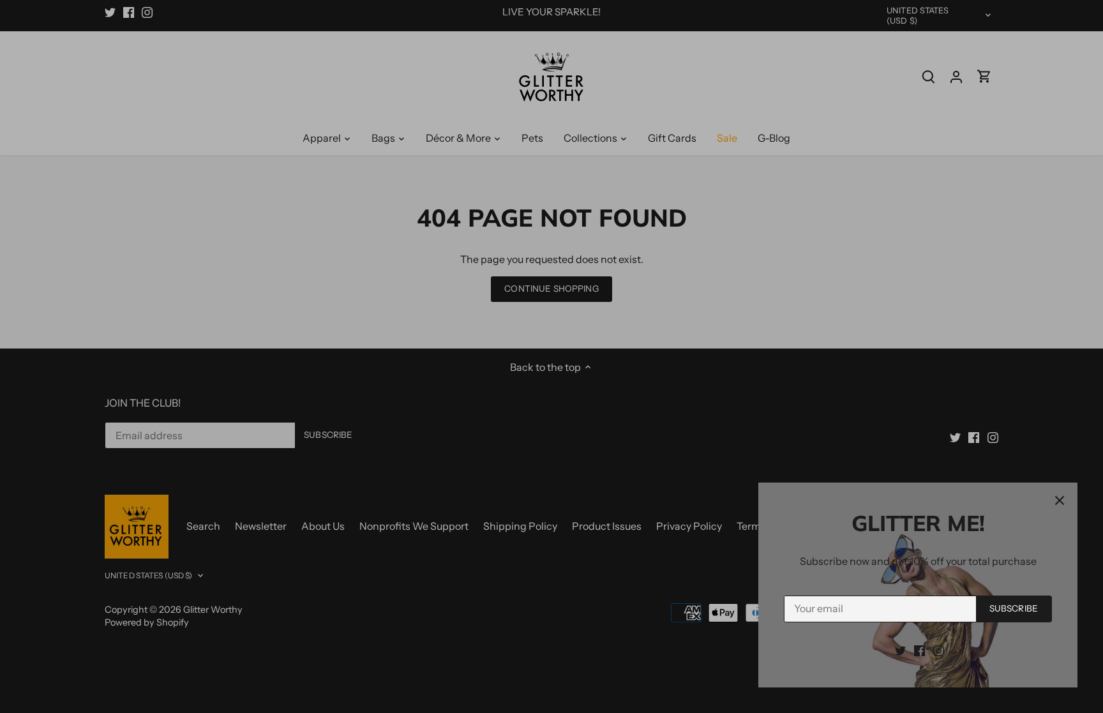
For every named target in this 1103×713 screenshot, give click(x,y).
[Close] (1060, 500)
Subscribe (1013, 608)
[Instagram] (938, 650)
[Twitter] (900, 650)
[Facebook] (919, 650)
